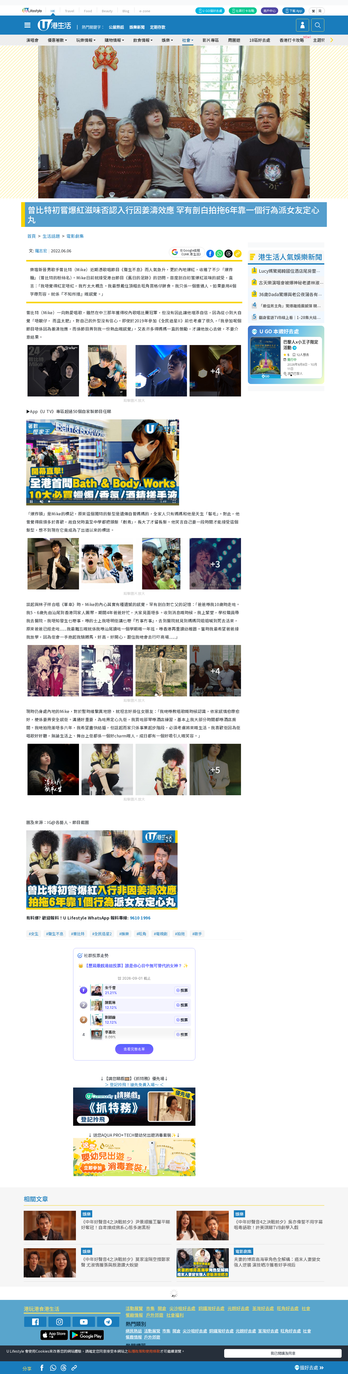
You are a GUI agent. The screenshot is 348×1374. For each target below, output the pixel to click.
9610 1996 (140, 918)
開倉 (162, 1308)
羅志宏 (41, 251)
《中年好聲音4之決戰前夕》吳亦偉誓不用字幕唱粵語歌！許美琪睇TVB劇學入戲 (278, 1224)
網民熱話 (134, 1331)
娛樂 (125, 933)
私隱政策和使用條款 (144, 1351)
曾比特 (79, 933)
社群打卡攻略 (245, 10)
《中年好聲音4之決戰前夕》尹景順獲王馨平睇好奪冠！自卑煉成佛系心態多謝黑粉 (125, 1224)
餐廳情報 (134, 1315)
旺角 (142, 933)
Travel (69, 10)
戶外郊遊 (154, 1315)
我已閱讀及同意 (283, 1353)
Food (88, 10)
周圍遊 (234, 40)
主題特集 (321, 40)
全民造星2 (103, 933)
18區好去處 (259, 40)
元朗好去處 (238, 1308)
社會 (306, 1308)
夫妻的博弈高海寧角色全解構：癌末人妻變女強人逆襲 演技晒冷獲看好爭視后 (277, 1262)
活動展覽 (134, 1308)
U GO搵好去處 (212, 10)
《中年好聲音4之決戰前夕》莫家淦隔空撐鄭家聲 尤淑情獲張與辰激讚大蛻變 (125, 1262)
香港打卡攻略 (291, 40)
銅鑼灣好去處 (211, 1308)
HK (53, 10)
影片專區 (211, 40)
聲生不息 (55, 933)
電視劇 (161, 933)
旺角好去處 (288, 1308)
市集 (150, 1308)
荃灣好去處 (263, 1308)
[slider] (102, 501)
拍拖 (181, 933)
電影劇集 (75, 236)
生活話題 (51, 236)
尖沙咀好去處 (182, 1308)
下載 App (295, 10)
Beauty (107, 10)
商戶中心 (269, 10)
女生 (34, 933)
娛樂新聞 (137, 27)
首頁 (31, 236)
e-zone (144, 10)
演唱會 (32, 40)
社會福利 (175, 1315)
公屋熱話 (116, 27)
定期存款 (157, 27)
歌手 (198, 933)
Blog (126, 10)
